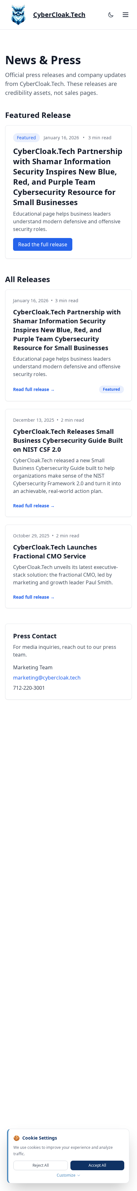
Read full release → (34, 389)
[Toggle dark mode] (111, 14)
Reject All (40, 1165)
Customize (66, 1175)
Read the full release (42, 244)
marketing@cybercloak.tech (47, 677)
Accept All (97, 1165)
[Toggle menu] (125, 14)
